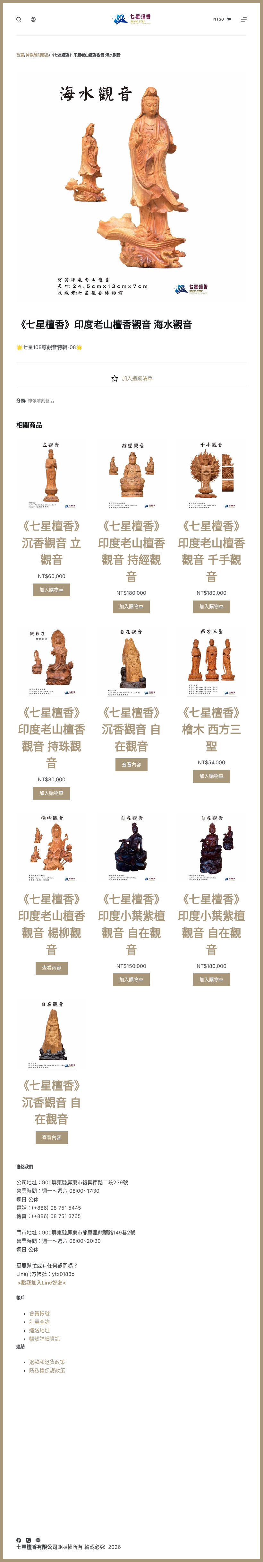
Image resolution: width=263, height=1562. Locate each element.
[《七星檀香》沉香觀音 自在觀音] (131, 661)
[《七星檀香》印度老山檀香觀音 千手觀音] (211, 475)
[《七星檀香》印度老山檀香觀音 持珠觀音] (51, 661)
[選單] (244, 19)
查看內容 (131, 764)
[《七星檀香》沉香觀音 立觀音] (51, 475)
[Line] (38, 1540)
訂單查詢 (39, 1322)
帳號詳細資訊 (44, 1339)
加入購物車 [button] (51, 590)
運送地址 (39, 1330)
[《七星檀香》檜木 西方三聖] (211, 661)
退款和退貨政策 (47, 1362)
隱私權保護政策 (47, 1370)
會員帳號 (39, 1313)
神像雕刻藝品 (41, 400)
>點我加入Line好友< (42, 1282)
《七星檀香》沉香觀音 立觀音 (51, 543)
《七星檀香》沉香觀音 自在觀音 (131, 729)
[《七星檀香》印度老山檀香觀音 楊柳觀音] (51, 847)
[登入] (33, 19)
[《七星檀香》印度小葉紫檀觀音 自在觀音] (131, 847)
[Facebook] (18, 1540)
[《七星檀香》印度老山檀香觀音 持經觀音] (131, 475)
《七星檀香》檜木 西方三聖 (211, 729)
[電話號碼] (28, 1540)
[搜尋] (18, 19)
